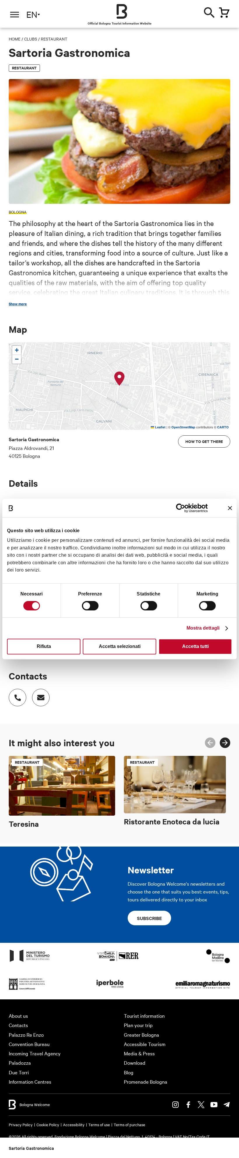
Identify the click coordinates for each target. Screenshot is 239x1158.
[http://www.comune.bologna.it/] (110, 989)
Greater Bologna (141, 1034)
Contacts (18, 1025)
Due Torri (19, 1072)
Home (14, 39)
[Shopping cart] (224, 12)
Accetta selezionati (119, 646)
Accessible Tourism (145, 1043)
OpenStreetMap (183, 427)
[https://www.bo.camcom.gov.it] (27, 989)
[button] (119, 379)
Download (134, 1062)
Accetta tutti (195, 646)
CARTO (223, 427)
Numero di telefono (17, 697)
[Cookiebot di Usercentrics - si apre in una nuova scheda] (182, 508)
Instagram (175, 1104)
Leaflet (160, 427)
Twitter (201, 1104)
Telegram (226, 1104)
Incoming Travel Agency (35, 1053)
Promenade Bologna (145, 1081)
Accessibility (74, 1124)
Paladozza (20, 1062)
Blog (128, 1072)
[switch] (90, 605)
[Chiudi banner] (230, 508)
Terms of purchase (129, 1124)
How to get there (204, 441)
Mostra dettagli (203, 628)
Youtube (213, 1104)
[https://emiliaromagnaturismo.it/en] (202, 989)
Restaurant (54, 39)
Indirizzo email (41, 697)
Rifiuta (44, 646)
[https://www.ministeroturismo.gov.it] (30, 961)
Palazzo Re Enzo (26, 1034)
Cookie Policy (47, 1124)
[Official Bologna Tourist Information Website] (121, 11)
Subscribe (149, 918)
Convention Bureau (29, 1043)
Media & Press (139, 1053)
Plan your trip (138, 1025)
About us (18, 1015)
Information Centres (30, 1081)
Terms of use (99, 1124)
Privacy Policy (21, 1124)
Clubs (30, 39)
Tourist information (144, 1015)
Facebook (188, 1104)
